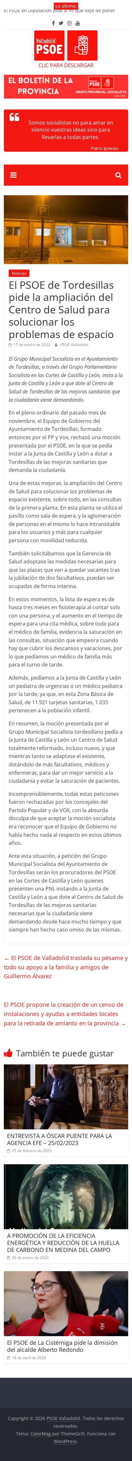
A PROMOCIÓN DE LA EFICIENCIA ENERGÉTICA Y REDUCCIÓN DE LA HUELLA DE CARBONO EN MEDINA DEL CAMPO (63, 1242)
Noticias (19, 273)
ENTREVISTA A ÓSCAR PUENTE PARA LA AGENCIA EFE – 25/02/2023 (59, 1139)
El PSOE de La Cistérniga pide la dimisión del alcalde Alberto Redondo (62, 1346)
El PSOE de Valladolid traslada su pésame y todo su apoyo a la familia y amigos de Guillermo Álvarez (66, 967)
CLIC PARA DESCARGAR (66, 65)
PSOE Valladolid (74, 344)
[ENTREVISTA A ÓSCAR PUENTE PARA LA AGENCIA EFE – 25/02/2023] (66, 1068)
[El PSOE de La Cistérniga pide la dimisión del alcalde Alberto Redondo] (66, 1275)
